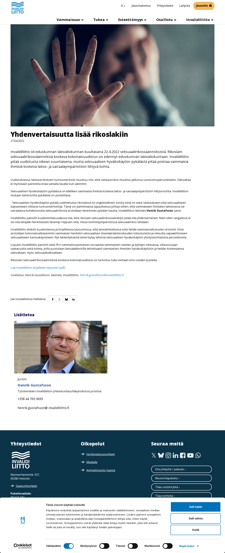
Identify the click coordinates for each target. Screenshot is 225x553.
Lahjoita (184, 6)
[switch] (104, 546)
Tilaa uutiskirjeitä (166, 487)
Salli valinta (196, 518)
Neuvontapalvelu (166, 478)
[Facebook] (182, 455)
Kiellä (195, 529)
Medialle (91, 462)
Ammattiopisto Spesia (100, 470)
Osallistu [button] (165, 19)
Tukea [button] (99, 19)
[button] (52, 298)
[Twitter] (153, 455)
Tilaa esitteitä (164, 496)
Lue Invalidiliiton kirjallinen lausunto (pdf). (38, 268)
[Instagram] (168, 455)
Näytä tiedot (186, 546)
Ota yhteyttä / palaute (169, 469)
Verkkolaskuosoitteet (100, 454)
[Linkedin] (175, 455)
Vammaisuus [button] (69, 19)
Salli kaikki (195, 506)
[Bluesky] (161, 455)
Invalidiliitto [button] (198, 19)
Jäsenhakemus (141, 6)
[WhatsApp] (198, 455)
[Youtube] (190, 455)
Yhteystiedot (165, 6)
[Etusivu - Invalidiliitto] (18, 7)
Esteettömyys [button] (131, 19)
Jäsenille (202, 6)
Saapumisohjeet (26, 486)
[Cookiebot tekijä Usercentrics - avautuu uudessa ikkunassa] (22, 546)
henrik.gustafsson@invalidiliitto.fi (101, 275)
